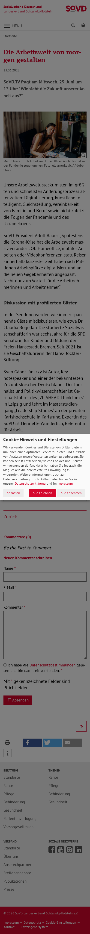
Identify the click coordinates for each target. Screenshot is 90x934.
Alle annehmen (71, 493)
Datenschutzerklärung (30, 483)
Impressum (65, 483)
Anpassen (13, 493)
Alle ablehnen (42, 493)
